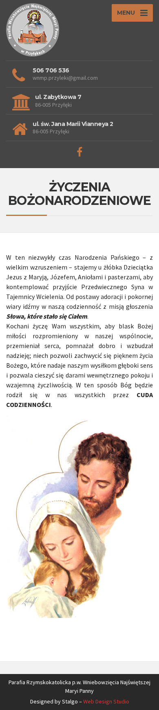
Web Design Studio (106, 701)
